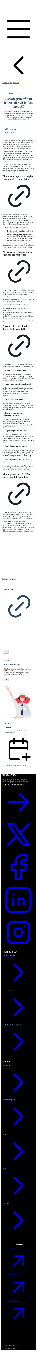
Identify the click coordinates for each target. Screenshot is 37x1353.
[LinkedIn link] (18, 915)
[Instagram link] (18, 948)
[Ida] (18, 12)
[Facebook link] (18, 883)
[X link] (18, 850)
